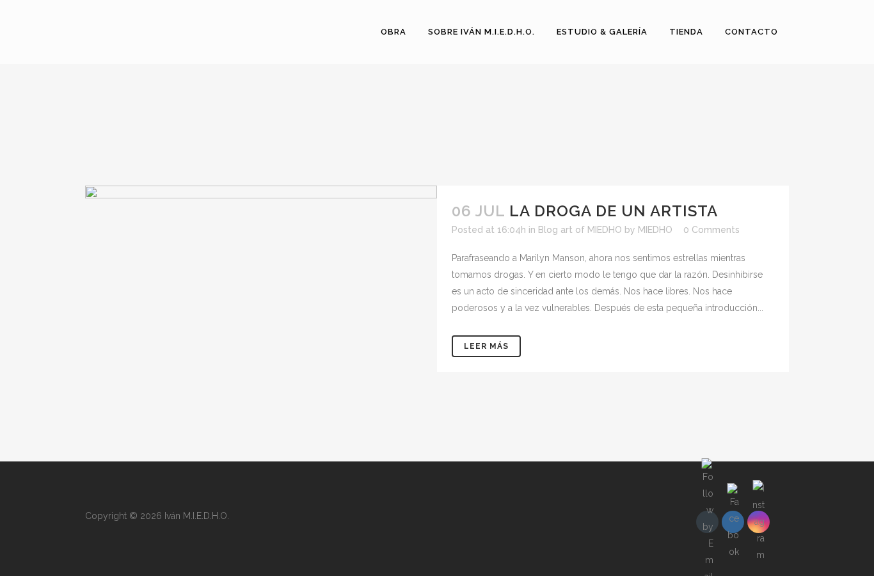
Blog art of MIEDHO (580, 230)
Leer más (486, 346)
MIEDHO (655, 230)
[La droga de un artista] (261, 311)
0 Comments (711, 230)
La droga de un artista (613, 211)
